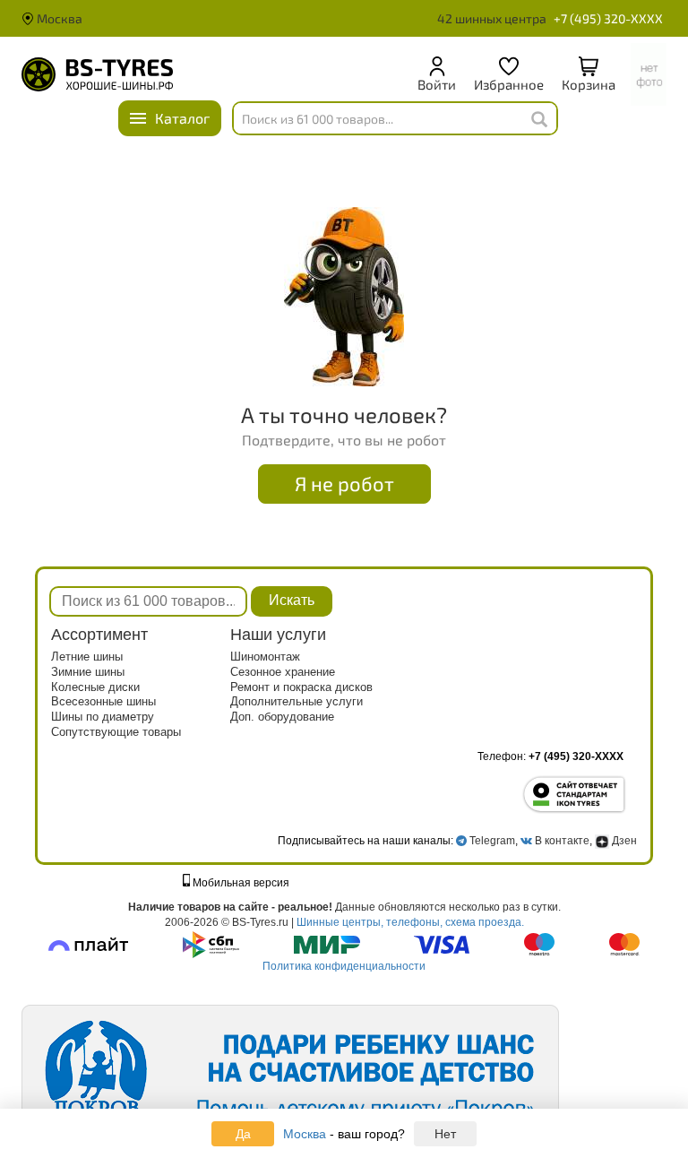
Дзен (623, 840)
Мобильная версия (239, 883)
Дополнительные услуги (296, 701)
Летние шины (87, 656)
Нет (445, 1134)
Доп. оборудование (282, 716)
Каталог (182, 117)
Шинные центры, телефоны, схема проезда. (410, 922)
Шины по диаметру (102, 716)
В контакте (562, 840)
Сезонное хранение (282, 671)
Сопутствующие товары (116, 732)
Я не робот (344, 483)
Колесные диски (95, 687)
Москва (58, 18)
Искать (291, 600)
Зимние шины (88, 671)
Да (243, 1134)
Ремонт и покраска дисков (301, 687)
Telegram (492, 840)
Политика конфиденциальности (344, 966)
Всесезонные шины (103, 701)
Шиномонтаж (265, 656)
